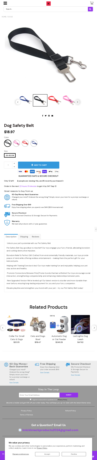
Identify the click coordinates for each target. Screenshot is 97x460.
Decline (74, 454)
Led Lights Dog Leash (80, 338)
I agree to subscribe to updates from (49, 400)
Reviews (35, 236)
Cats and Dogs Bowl (38, 338)
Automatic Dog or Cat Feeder (59, 338)
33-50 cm (10, 155)
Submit (68, 395)
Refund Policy (70, 411)
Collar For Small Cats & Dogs (16, 338)
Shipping (24, 236)
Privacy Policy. (42, 448)
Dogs (10, 17)
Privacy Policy (62, 400)
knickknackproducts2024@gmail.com (50, 430)
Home (4, 17)
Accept (47, 454)
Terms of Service (26, 415)
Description (11, 236)
